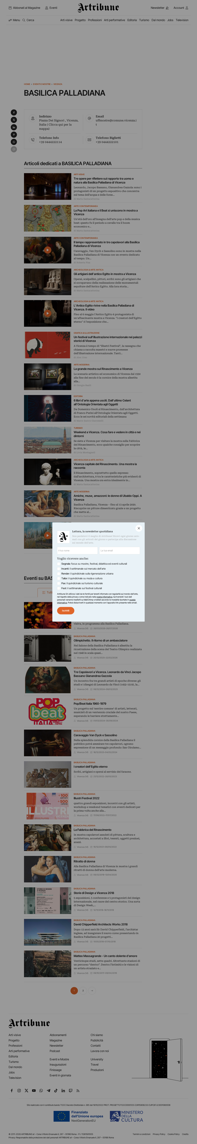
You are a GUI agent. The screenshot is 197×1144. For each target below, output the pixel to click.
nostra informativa (104, 597)
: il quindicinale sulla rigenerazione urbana (87, 573)
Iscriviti (65, 610)
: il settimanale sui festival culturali (81, 588)
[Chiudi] (138, 528)
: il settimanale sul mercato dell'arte (83, 568)
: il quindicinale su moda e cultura (81, 578)
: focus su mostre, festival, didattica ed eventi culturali (94, 563)
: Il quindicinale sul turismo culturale (82, 583)
